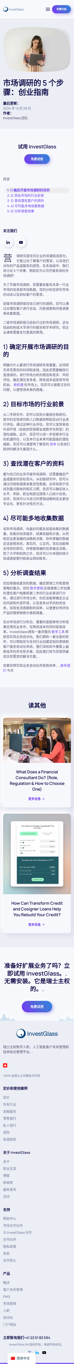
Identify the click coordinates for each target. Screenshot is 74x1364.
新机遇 (18, 384)
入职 (6, 1310)
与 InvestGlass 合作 (17, 1232)
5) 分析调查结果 (22, 211)
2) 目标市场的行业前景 (27, 195)
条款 (6, 1253)
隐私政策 (9, 1246)
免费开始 (61, 9)
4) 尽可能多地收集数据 (27, 206)
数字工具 (58, 631)
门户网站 (9, 1324)
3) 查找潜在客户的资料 (27, 200)
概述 (6, 1282)
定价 (6, 1097)
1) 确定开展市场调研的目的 (30, 190)
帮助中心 (9, 1218)
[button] (48, 9)
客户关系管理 (13, 1289)
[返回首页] (13, 9)
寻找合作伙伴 (13, 1225)
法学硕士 (9, 1260)
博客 (6, 1175)
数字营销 (36, 588)
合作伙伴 (9, 1239)
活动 (6, 1196)
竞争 (53, 444)
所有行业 (9, 1104)
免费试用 (37, 159)
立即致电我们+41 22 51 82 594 (26, 1337)
